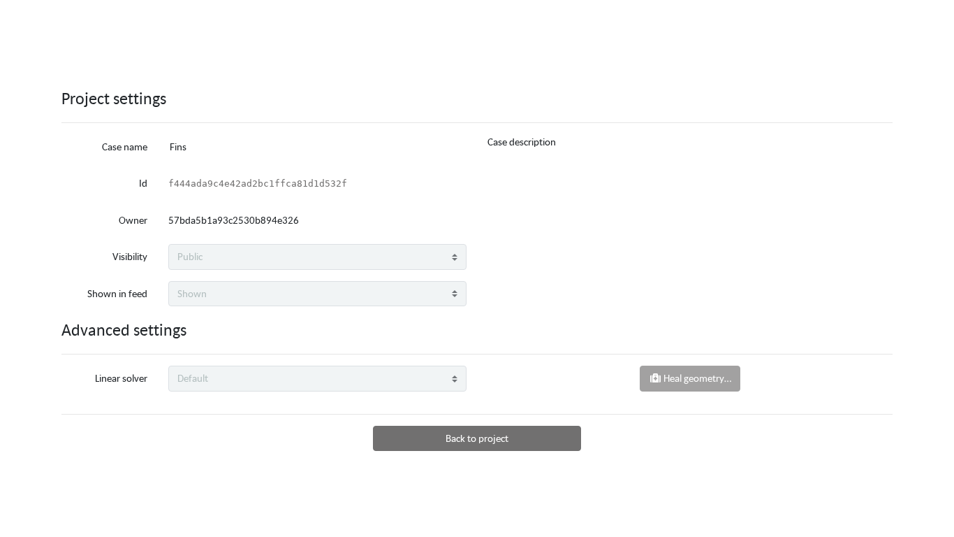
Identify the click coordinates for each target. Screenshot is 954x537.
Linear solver (121, 378)
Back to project (477, 438)
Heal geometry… (696, 378)
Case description (521, 141)
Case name (124, 146)
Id (143, 182)
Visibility (129, 256)
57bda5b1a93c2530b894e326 (233, 220)
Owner (133, 220)
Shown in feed (117, 293)
